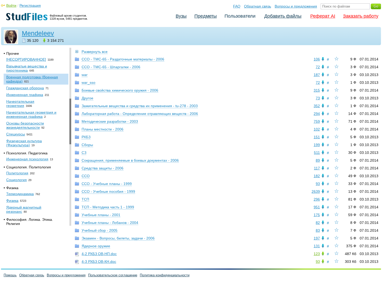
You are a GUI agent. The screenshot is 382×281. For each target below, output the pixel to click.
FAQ (236, 6)
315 (317, 90)
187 (317, 75)
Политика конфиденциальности (164, 275)
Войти (11, 5)
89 (318, 160)
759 (317, 121)
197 (317, 238)
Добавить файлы (282, 16)
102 (317, 129)
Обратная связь (257, 6)
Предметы (205, 16)
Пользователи (240, 16)
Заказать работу (360, 16)
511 (317, 152)
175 (317, 215)
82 (318, 223)
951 (317, 207)
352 (317, 106)
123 (317, 254)
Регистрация (30, 5)
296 (317, 199)
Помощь (10, 275)
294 (317, 114)
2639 (316, 191)
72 (318, 67)
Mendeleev (38, 33)
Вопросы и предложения (296, 6)
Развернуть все (95, 52)
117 (317, 168)
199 (317, 145)
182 (317, 176)
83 (318, 230)
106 (317, 59)
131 (317, 246)
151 (317, 137)
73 (318, 98)
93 (318, 184)
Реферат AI (322, 16)
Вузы (181, 16)
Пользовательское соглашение (112, 275)
